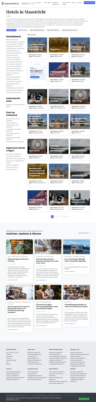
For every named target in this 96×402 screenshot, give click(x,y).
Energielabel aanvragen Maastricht (13, 138)
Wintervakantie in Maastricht (14, 90)
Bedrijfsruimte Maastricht (77, 377)
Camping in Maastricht (13, 51)
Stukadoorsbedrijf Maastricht (57, 362)
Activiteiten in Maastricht (13, 156)
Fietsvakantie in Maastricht (14, 53)
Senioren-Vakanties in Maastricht (12, 74)
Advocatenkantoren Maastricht (58, 381)
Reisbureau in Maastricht (13, 68)
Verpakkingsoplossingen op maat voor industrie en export (76, 306)
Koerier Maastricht (11, 123)
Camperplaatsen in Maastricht (15, 48)
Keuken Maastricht (33, 372)
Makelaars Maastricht (12, 379)
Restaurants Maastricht (56, 352)
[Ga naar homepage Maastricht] (10, 4)
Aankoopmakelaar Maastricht (15, 142)
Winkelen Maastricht (76, 352)
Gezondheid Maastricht (34, 360)
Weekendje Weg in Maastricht (15, 88)
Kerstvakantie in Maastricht (14, 62)
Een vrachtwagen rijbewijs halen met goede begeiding (75, 260)
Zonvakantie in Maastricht (13, 92)
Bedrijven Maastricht (56, 3)
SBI (45, 2)
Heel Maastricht (11, 30)
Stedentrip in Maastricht (13, 77)
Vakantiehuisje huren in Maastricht (13, 85)
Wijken (49, 2)
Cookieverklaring (11, 360)
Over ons (8, 358)
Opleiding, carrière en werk (75, 256)
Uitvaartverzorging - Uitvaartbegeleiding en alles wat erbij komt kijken (47, 307)
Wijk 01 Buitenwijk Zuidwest (37, 30)
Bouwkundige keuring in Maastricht (13, 134)
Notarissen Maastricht (12, 374)
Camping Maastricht (76, 360)
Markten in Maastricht (12, 165)
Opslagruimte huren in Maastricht (12, 126)
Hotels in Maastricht (12, 55)
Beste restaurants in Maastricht (15, 159)
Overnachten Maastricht (77, 362)
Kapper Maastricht (33, 358)
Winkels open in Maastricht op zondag (15, 162)
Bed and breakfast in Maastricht (15, 42)
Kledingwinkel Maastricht (35, 376)
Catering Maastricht (55, 354)
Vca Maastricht (32, 374)
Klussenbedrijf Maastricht (13, 372)
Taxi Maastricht (32, 356)
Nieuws (74, 2)
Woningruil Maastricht (76, 372)
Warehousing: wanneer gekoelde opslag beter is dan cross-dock (47, 261)
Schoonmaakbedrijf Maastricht (15, 377)
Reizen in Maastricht (12, 40)
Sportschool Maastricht (34, 379)
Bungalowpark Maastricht (78, 366)
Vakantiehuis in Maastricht (14, 81)
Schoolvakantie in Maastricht (14, 71)
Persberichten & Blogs (66, 3)
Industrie (68, 302)
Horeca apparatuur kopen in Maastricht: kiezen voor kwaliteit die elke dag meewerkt (19, 309)
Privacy (8, 364)
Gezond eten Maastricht (35, 364)
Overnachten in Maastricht (14, 66)
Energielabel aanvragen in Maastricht (14, 130)
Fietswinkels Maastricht (34, 354)
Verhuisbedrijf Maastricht (56, 364)
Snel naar (38, 2)
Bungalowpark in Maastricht (14, 46)
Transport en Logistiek (45, 256)
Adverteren (89, 2)
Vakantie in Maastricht (12, 79)
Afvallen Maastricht (33, 362)
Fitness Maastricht (11, 169)
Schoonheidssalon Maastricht (57, 356)
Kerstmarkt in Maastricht (13, 59)
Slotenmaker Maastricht (56, 383)
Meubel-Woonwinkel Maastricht (79, 354)
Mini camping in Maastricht (14, 64)
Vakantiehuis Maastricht (77, 364)
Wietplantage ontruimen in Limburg (18, 260)
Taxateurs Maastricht (12, 376)
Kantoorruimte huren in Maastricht (13, 120)
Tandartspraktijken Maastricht (58, 358)
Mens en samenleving (43, 302)
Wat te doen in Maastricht (14, 154)
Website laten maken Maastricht (37, 377)
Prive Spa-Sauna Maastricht (78, 374)
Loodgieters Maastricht (56, 360)
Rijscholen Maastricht (34, 352)
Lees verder (12, 280)
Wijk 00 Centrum (23, 30)
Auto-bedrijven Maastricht (57, 372)
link (16, 104)
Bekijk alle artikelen (83, 233)
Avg (7, 362)
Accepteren (84, 398)
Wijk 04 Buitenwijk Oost (53, 30)
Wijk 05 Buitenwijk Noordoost (69, 30)
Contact (79, 2)
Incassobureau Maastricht (78, 376)
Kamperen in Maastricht (13, 57)
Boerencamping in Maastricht (15, 44)
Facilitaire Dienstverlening (18, 256)
